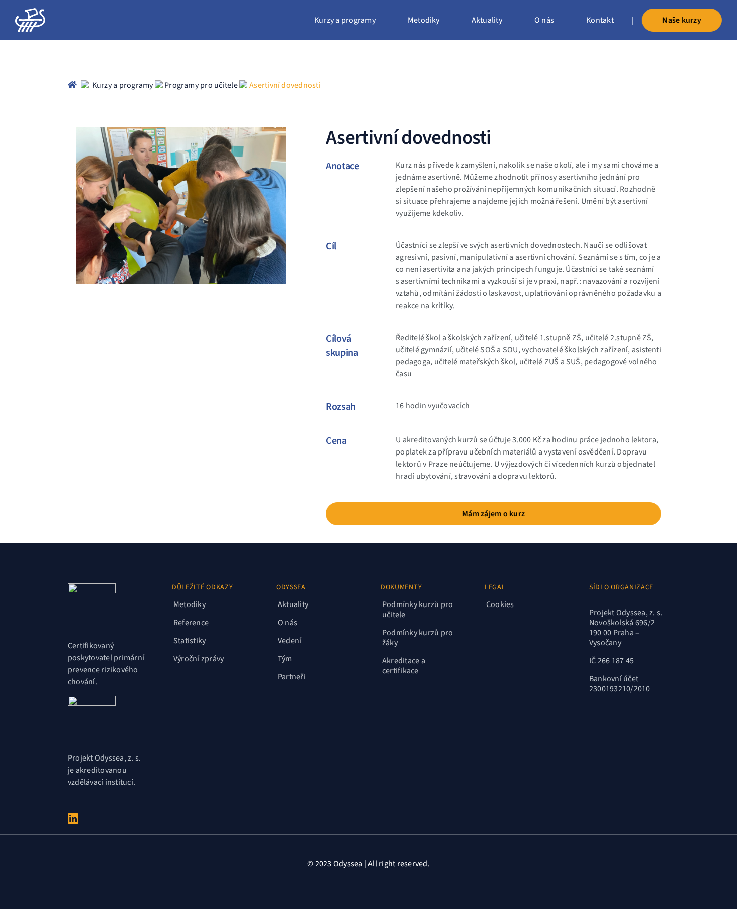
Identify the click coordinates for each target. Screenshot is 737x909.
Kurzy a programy (123, 85)
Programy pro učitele (201, 85)
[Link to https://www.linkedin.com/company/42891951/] (105, 818)
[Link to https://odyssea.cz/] (72, 85)
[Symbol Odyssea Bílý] (30, 12)
